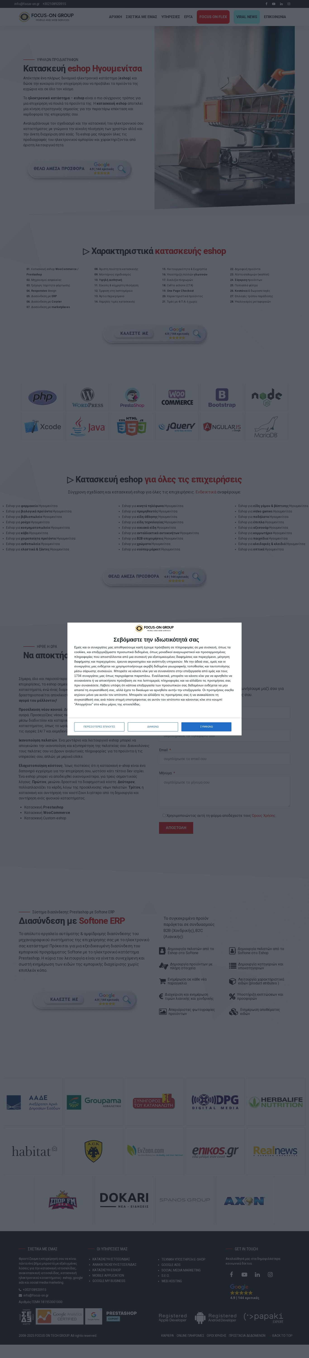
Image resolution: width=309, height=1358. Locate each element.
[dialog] (154, 679)
